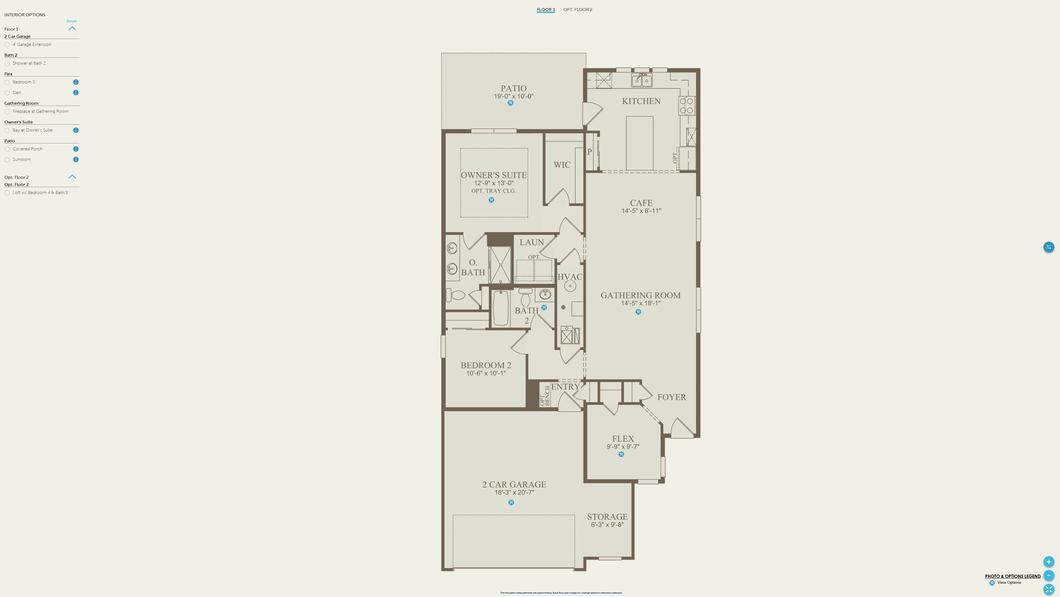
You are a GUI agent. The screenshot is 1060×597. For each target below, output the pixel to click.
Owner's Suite (18, 122)
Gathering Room (21, 103)
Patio (9, 140)
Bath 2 (10, 55)
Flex (8, 74)
